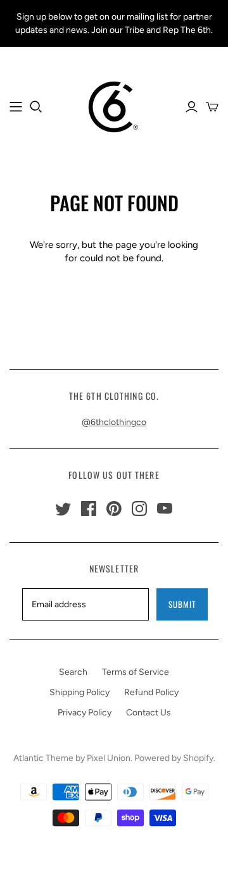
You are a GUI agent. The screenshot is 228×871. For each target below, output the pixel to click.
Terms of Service (135, 672)
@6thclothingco (114, 422)
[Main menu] (16, 107)
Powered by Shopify (173, 758)
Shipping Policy (79, 692)
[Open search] (36, 107)
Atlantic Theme (43, 758)
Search (73, 672)
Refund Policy (151, 692)
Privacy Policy (84, 712)
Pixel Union (108, 758)
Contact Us (148, 712)
